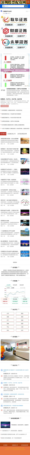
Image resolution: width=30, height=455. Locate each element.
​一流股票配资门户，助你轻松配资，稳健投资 (11, 430)
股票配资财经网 (17, 449)
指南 (22, 320)
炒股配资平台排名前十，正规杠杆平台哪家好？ (13, 169)
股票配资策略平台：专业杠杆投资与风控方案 (11, 117)
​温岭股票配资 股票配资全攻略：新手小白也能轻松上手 (14, 434)
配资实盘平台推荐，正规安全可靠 (9, 210)
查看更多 (15, 262)
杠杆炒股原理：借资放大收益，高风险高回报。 (13, 190)
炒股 (8, 316)
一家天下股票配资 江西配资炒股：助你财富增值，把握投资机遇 (15, 128)
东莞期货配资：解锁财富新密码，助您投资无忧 (11, 110)
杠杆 (22, 330)
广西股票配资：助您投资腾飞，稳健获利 (19, 425)
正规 (22, 327)
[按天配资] (13, 2)
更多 (27, 11)
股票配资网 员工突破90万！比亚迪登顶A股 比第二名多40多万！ (15, 370)
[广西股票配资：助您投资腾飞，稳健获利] (5, 425)
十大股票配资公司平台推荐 (8, 231)
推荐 (22, 323)
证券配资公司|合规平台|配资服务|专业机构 (12, 251)
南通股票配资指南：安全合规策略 (9, 138)
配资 (22, 313)
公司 (8, 313)
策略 (8, 323)
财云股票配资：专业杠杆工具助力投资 (11, 241)
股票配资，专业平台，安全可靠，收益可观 (11, 99)
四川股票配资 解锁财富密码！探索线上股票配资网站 (12, 125)
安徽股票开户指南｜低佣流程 (8, 179)
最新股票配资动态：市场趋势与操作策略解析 (11, 114)
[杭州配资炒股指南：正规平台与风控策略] (15, 70)
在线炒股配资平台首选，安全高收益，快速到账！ (14, 159)
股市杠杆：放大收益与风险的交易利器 (11, 200)
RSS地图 (17, 448)
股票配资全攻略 (5, 220)
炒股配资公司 (15, 445)
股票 (22, 316)
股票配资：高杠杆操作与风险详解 (9, 149)
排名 (8, 330)
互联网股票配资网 (4, 106)
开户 (8, 320)
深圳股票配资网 (24, 445)
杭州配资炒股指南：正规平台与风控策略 (17, 89)
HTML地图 (21, 448)
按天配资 (5, 445)
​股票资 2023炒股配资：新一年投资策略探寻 (11, 438)
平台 (8, 327)
